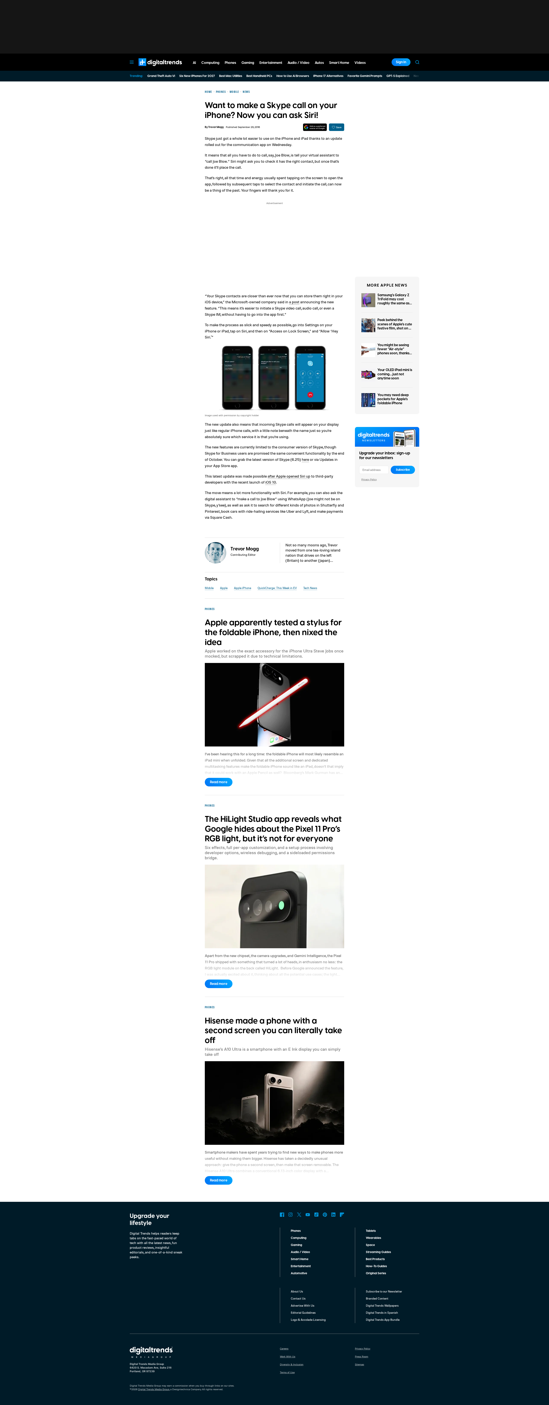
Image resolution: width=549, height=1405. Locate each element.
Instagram (290, 1215)
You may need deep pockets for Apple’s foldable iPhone (393, 399)
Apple (224, 588)
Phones (296, 1231)
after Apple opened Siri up (289, 476)
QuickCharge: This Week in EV (277, 588)
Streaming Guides (378, 1252)
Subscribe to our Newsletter (384, 1291)
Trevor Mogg (216, 127)
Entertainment (301, 1266)
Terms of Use (287, 1372)
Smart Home (299, 1259)
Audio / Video (300, 1252)
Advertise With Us (302, 1305)
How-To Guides (376, 1266)
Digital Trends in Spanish (382, 1312)
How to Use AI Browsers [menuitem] (292, 76)
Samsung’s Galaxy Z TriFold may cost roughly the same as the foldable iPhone (393, 301)
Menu (132, 62)
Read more (218, 782)
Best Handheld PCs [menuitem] (259, 76)
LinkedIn (333, 1215)
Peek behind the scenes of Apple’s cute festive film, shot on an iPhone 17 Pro (395, 326)
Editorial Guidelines (303, 1312)
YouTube (308, 1215)
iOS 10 (270, 482)
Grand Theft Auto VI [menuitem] (161, 76)
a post (294, 301)
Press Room (361, 1356)
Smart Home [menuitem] (339, 62)
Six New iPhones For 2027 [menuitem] (197, 76)
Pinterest (325, 1215)
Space (370, 1245)
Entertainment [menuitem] (270, 62)
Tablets (371, 1231)
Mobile (209, 588)
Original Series (376, 1273)
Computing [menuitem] (210, 62)
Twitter (299, 1215)
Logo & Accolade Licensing (308, 1319)
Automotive (299, 1273)
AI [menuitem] (194, 62)
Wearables (373, 1238)
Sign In (401, 62)
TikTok (316, 1215)
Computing (298, 1238)
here (305, 459)
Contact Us (298, 1298)
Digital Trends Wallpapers (382, 1305)
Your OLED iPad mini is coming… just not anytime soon (394, 374)
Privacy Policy (369, 479)
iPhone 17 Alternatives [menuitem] (328, 76)
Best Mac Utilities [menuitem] (230, 76)
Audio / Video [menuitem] (298, 62)
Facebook (282, 1215)
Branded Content (377, 1298)
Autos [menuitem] (319, 62)
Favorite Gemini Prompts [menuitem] (365, 76)
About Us (297, 1291)
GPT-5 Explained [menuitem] (397, 76)
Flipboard (342, 1215)
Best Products (375, 1259)
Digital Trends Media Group (153, 1389)
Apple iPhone (242, 588)
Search (417, 62)
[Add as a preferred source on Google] (315, 127)
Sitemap (359, 1364)
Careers (284, 1348)
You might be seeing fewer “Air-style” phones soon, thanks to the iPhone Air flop (393, 351)
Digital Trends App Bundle (383, 1319)
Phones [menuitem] (230, 62)
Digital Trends (152, 68)
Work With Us (287, 1356)
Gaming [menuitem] (247, 62)
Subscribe (403, 470)
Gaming (296, 1245)
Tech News (310, 588)
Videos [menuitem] (360, 62)
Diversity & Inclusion (291, 1364)
